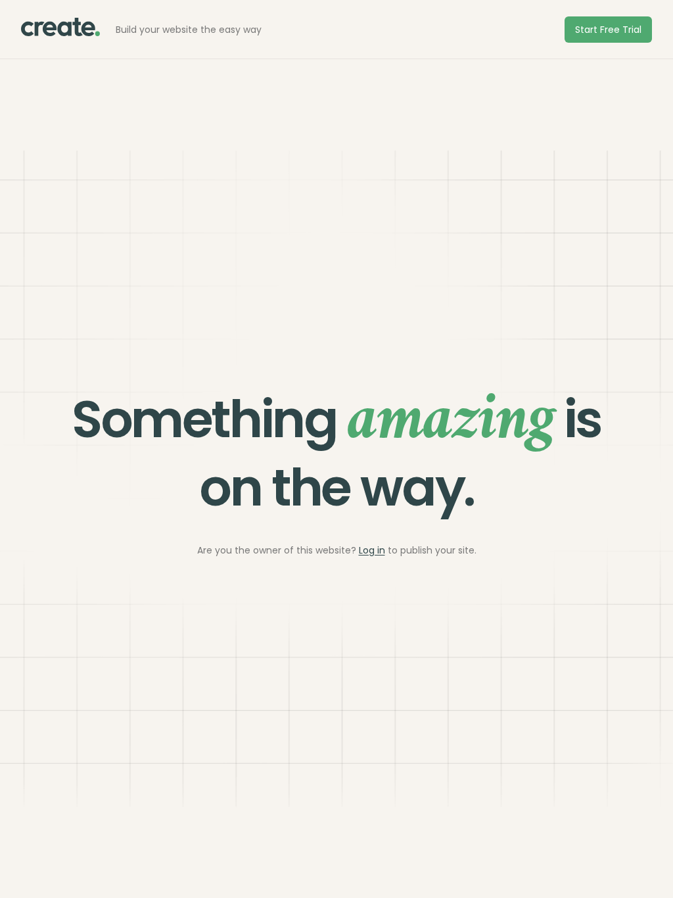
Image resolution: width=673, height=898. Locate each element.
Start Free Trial (608, 29)
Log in (372, 550)
